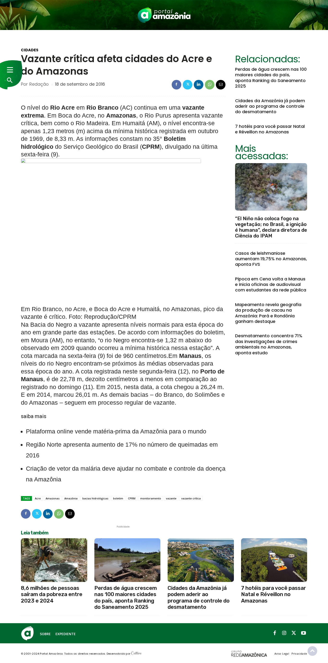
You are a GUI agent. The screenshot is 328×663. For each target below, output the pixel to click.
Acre (38, 498)
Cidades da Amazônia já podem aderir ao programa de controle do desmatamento (270, 106)
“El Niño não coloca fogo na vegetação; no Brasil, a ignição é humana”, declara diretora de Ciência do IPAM (271, 227)
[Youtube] (303, 633)
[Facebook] (176, 84)
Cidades (29, 50)
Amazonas (53, 498)
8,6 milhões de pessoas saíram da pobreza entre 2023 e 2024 (51, 594)
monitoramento (150, 498)
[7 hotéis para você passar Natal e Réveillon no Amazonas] (274, 560)
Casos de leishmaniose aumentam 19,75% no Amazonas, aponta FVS (271, 258)
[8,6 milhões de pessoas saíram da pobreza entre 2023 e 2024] (54, 560)
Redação (39, 84)
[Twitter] (187, 84)
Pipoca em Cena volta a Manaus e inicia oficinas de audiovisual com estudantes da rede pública (270, 284)
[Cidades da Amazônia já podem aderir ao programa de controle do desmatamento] (201, 560)
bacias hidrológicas (95, 498)
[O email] (220, 84)
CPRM (131, 498)
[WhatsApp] (209, 84)
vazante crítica (191, 498)
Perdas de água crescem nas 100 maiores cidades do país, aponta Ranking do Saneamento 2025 (271, 77)
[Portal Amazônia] (164, 15)
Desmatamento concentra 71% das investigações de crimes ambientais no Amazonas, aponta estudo (268, 344)
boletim (118, 498)
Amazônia (71, 498)
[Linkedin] (198, 84)
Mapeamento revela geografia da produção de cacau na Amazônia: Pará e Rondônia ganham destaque (268, 313)
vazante (171, 498)
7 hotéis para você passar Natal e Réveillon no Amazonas (270, 129)
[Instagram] (284, 633)
